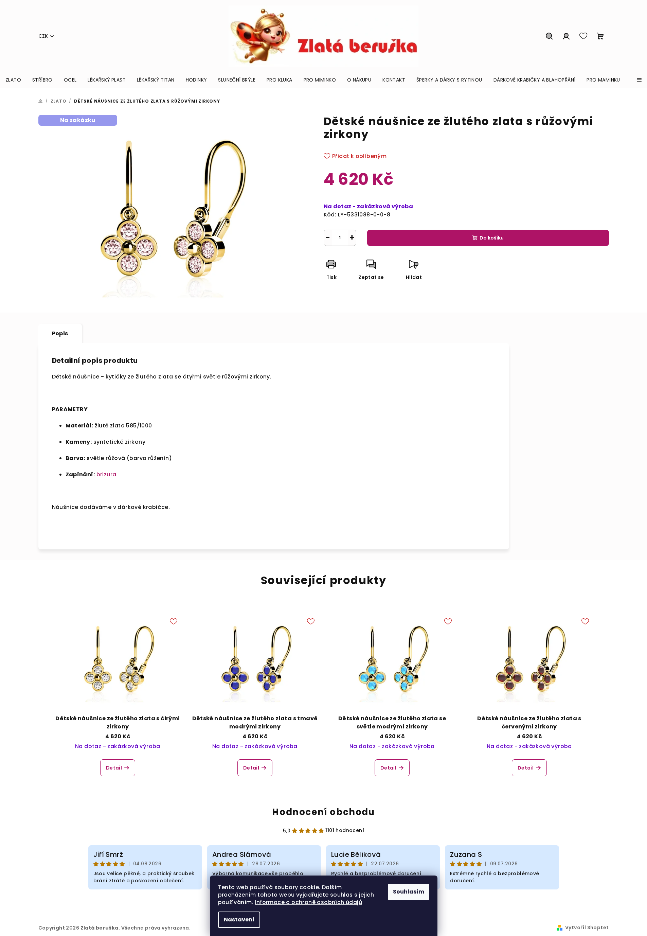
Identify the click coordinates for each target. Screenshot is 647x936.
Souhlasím (408, 892)
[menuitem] (13, 80)
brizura (106, 474)
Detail (114, 767)
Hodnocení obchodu (323, 812)
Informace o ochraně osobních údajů (308, 902)
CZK (43, 36)
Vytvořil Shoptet (587, 927)
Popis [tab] (60, 333)
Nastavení (239, 919)
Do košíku (492, 237)
